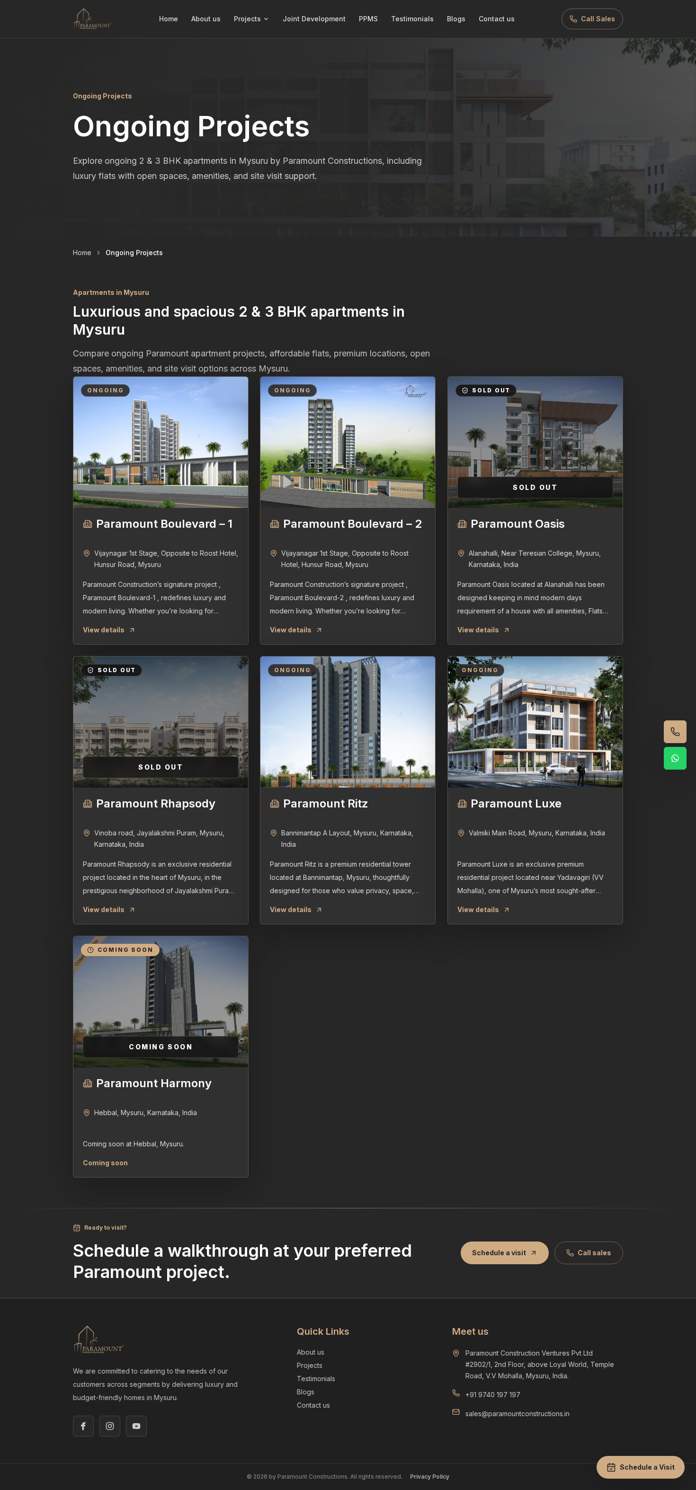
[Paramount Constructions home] (92, 19)
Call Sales (598, 19)
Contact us (497, 19)
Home (168, 19)
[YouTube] (136, 1426)
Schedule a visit (499, 1253)
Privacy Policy (429, 1476)
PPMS (368, 19)
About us (206, 19)
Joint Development (314, 19)
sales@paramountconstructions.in (517, 1414)
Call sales (594, 1253)
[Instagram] (109, 1426)
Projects (247, 19)
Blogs (456, 19)
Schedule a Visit (647, 1467)
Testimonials (412, 19)
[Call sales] (675, 731)
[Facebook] (83, 1426)
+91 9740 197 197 (492, 1395)
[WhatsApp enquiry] (675, 758)
